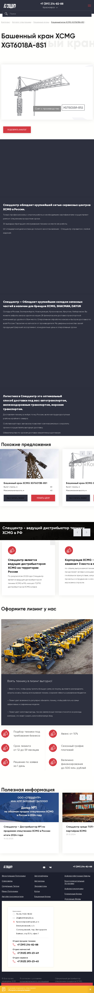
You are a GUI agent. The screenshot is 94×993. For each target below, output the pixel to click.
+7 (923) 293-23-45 (28, 961)
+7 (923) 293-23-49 (28, 953)
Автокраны (39, 881)
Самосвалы (7, 881)
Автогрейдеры (41, 876)
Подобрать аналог (17, 130)
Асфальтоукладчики (74, 888)
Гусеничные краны (73, 894)
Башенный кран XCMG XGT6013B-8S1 (25, 483)
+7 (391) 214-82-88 (51, 3)
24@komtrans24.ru (24, 918)
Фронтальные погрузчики (14, 876)
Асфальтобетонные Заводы (77, 876)
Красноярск (49, 7)
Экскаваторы (40, 886)
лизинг (15, 498)
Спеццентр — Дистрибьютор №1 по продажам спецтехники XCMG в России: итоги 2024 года (27, 831)
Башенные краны (42, 896)
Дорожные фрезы (73, 899)
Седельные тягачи (10, 886)
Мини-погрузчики (10, 891)
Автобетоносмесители (13, 896)
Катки (37, 891)
